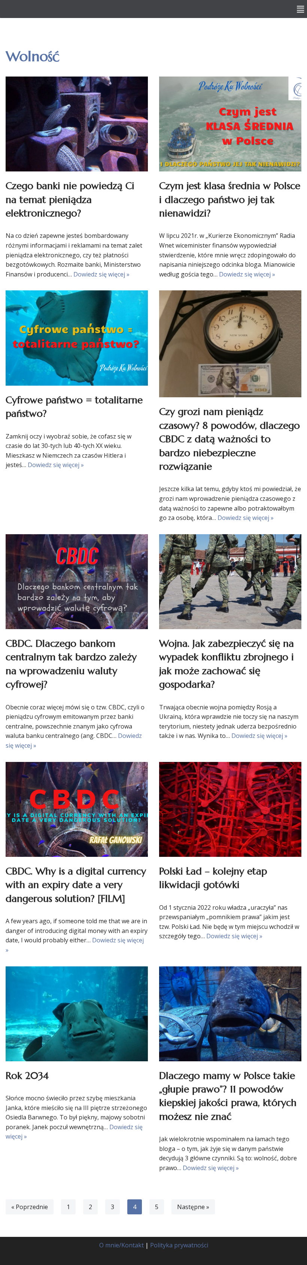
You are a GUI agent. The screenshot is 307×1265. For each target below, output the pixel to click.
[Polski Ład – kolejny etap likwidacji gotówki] (230, 809)
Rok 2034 (27, 1076)
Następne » (193, 1207)
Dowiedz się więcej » (101, 274)
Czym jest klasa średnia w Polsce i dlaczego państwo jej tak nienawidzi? (229, 199)
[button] (300, 9)
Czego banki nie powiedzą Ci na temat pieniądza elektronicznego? (70, 199)
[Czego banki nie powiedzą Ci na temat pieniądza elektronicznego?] (77, 124)
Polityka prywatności (179, 1245)
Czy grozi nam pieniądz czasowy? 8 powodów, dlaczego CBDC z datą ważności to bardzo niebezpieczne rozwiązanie (229, 439)
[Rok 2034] (77, 1013)
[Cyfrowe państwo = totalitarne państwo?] (77, 337)
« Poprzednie (29, 1207)
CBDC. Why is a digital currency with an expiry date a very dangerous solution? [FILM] (76, 884)
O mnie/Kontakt (121, 1245)
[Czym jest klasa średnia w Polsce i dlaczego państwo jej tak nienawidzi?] (230, 124)
